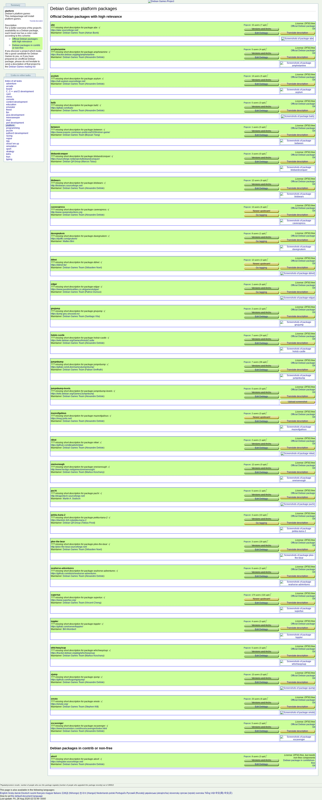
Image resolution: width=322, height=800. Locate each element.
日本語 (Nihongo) (70, 793)
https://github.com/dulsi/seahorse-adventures (73, 573)
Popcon (247, 25)
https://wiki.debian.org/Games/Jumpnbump (72, 393)
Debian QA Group (72, 161)
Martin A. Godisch (71, 498)
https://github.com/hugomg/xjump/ (68, 679)
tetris (8, 154)
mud (8, 120)
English (4, 793)
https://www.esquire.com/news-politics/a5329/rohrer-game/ (80, 132)
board (9, 89)
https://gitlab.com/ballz (62, 108)
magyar (49, 793)
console (10, 99)
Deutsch (25, 793)
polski (112, 793)
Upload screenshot (297, 401)
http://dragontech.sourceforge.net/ (68, 496)
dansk (18, 793)
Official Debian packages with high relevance (25, 40)
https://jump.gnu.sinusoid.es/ (65, 313)
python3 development (17, 133)
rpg (8, 141)
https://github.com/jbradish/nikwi (67, 445)
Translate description (36, 21)
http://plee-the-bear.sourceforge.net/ (69, 547)
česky (11, 793)
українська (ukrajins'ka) (157, 793)
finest (9, 109)
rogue (9, 138)
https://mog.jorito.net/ (61, 418)
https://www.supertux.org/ (63, 600)
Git (313, 28)
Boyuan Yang (92, 135)
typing (9, 159)
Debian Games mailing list (22, 66)
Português (121, 793)
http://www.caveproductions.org (66, 212)
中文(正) (228, 793)
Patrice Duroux (93, 292)
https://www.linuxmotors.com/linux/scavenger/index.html (79, 728)
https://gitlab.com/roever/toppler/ (67, 626)
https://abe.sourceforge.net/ (64, 30)
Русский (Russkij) (135, 793)
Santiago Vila (92, 316)
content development (16, 102)
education (11, 104)
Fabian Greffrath (94, 369)
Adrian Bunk (92, 32)
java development (15, 115)
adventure (11, 83)
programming (13, 128)
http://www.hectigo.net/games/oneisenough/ (73, 469)
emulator (10, 107)
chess (9, 96)
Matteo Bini (68, 241)
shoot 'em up (12, 143)
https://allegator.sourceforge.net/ (67, 761)
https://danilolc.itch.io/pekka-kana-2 (68, 520)
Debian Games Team (73, 32)
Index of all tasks (13, 81)
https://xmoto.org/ (59, 704)
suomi (33, 793)
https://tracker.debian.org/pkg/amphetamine (72, 54)
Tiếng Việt (210, 793)
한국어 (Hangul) (88, 793)
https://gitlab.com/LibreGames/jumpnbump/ (72, 367)
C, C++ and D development (20, 91)
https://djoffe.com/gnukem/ (64, 238)
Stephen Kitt (92, 706)
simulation (11, 146)
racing (9, 136)
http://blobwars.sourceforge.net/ (67, 185)
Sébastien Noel (93, 267)
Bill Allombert (69, 629)
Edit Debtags (261, 33)
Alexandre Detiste (95, 57)
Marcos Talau (89, 161)
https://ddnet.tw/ (59, 265)
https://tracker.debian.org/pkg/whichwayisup (73, 653)
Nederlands (102, 793)
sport (8, 149)
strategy (10, 151)
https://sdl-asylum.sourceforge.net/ (68, 81)
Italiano (57, 793)
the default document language (27, 796)
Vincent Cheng (93, 602)
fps (7, 112)
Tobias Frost (88, 522)
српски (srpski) (187, 793)
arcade (9, 86)
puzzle (9, 130)
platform (10, 125)
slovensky (174, 793)
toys (8, 156)
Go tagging (261, 215)
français (41, 793)
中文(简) (219, 793)
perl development (15, 122)
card (8, 94)
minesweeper (13, 117)
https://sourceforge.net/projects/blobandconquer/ (75, 159)
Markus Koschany (95, 472)
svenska (200, 793)
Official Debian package (303, 26)
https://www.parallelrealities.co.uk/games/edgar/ (75, 289)
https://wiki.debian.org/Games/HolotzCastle (72, 340)
